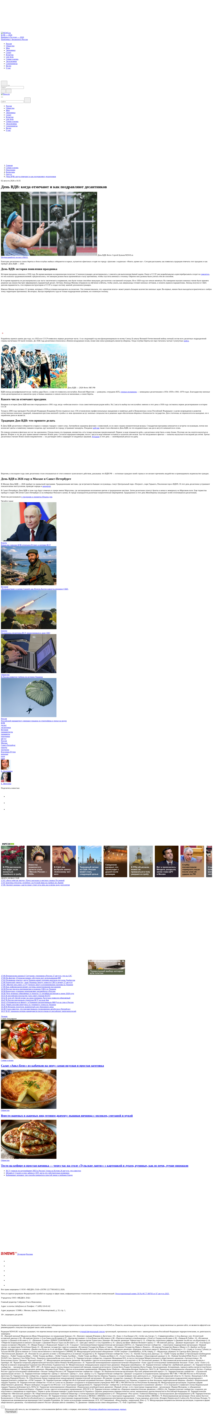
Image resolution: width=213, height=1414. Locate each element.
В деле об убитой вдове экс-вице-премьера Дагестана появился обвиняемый (35, 998)
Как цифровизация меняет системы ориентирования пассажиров (31, 987)
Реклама (29, 1254)
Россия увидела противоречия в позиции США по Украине (28, 989)
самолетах (205, 274)
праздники (5, 736)
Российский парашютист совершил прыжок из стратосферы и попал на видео (34, 721)
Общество (5, 675)
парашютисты (7, 732)
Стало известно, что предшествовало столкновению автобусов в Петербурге (35, 1009)
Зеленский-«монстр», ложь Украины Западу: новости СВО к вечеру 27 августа (36, 982)
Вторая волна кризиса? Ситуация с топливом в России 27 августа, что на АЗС (36, 976)
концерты (47, 486)
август (3, 739)
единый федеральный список (92, 1332)
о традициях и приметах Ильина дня (36, 497)
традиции (5, 750)
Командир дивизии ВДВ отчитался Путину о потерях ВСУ (26, 545)
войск (186, 341)
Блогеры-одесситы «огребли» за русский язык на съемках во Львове (32, 883)
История (4, 587)
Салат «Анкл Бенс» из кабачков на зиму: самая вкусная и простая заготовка (52, 1065)
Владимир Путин (8, 752)
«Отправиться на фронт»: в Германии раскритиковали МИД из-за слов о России (37, 1002)
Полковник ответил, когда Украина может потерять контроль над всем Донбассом (38, 980)
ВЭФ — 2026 (6, 35)
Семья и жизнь (7, 1060)
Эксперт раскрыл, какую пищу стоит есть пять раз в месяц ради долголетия (35, 885)
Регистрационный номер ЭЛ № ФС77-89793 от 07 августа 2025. (142, 1294)
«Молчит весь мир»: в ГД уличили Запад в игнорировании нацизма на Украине (37, 985)
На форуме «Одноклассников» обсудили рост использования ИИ (31, 978)
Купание (95, 437)
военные (4, 754)
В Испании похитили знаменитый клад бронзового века (27, 1007)
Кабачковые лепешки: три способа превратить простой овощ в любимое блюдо (39, 1175)
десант (4, 725)
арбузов (96, 428)
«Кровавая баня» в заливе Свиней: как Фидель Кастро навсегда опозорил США (34, 589)
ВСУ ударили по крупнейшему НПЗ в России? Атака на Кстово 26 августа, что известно (43, 1171)
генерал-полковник (129, 392)
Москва (4, 743)
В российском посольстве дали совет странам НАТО (25, 996)
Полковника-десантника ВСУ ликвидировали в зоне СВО (25, 633)
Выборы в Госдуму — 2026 (12, 37)
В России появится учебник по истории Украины (22, 677)
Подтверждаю (11, 1412)
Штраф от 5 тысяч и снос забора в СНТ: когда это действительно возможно (37, 1173)
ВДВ (3, 723)
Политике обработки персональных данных (107, 1409)
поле (3, 756)
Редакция (21, 1254)
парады (4, 747)
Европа (4, 631)
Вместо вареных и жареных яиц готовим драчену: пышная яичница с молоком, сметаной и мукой (67, 1115)
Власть (4, 543)
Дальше (4, 1016)
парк (3, 758)
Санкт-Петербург (8, 745)
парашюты (5, 734)
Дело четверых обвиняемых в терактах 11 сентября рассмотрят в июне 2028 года (37, 993)
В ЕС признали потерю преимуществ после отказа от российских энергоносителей (38, 1011)
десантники (6, 727)
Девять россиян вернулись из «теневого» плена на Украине (28, 1005)
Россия (4, 719)
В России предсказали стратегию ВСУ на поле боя (25, 1000)
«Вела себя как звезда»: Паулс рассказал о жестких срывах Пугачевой (32, 880)
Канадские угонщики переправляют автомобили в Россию (28, 991)
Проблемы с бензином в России (14, 39)
